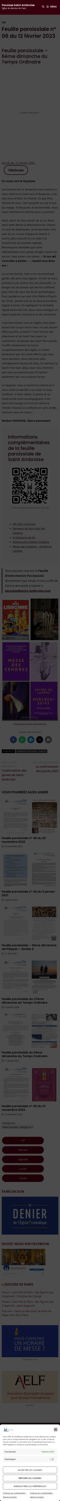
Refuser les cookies (30, 1478)
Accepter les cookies (30, 1470)
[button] (55, 1429)
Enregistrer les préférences (30, 1486)
